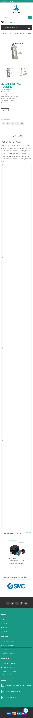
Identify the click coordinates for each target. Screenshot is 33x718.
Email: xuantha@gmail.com (13, 691)
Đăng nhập (5, 1)
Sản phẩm (6, 623)
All (10, 33)
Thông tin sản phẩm (16, 136)
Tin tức (5, 627)
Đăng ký (12, 1)
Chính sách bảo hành (8, 675)
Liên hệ (5, 631)
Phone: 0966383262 (11, 697)
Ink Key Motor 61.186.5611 (16, 563)
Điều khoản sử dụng (8, 641)
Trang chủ (4, 33)
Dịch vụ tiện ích (7, 649)
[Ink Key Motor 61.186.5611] (16, 551)
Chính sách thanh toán (9, 667)
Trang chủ (5, 620)
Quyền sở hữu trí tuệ (8, 653)
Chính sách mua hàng (9, 663)
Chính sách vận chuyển (9, 671)
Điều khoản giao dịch (8, 645)
